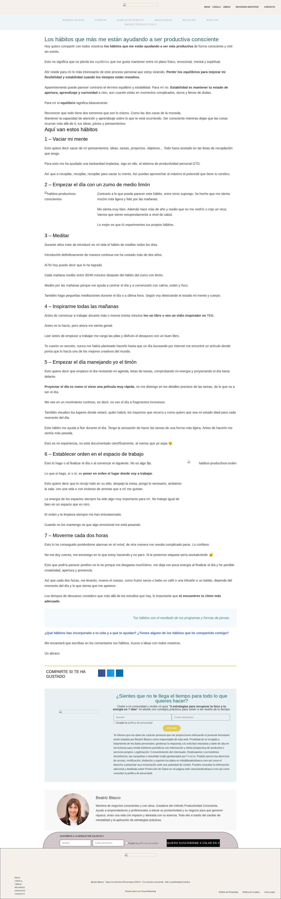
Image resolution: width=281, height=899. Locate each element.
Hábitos (100, 20)
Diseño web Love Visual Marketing (140, 891)
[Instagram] (246, 880)
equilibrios (102, 61)
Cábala (216, 7)
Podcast (212, 20)
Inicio (207, 7)
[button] (101, 673)
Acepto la (134, 722)
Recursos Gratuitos (247, 7)
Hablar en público (130, 20)
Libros (226, 7)
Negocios (189, 20)
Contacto (269, 7)
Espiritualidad (73, 20)
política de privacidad (140, 722)
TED (210, 315)
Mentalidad (163, 20)
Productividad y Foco (141, 24)
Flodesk (191, 756)
